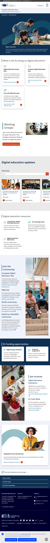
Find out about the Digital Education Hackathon (38, 393)
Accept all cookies (11, 539)
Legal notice (5, 526)
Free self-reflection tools (11, 93)
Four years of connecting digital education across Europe (29, 192)
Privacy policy (42, 523)
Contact (41, 520)
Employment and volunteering (13, 454)
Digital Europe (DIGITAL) (14, 349)
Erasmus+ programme (36, 350)
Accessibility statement (8, 506)
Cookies (35, 523)
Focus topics (4, 14)
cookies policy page (25, 534)
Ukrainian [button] (41, 5)
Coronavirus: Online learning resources (13, 222)
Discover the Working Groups (11, 144)
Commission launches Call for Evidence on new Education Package (10, 192)
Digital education (12, 14)
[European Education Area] (9, 5)
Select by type (5, 170)
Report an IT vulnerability (8, 523)
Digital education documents (12, 239)
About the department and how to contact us (25, 497)
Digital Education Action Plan (11, 70)
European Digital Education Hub (36, 70)
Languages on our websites (23, 523)
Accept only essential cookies (27, 539)
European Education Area (8, 493)
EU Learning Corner (38, 222)
